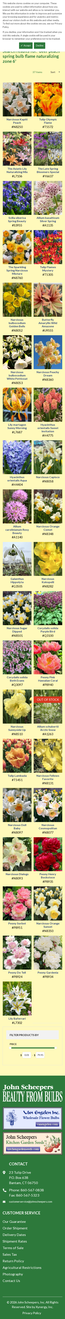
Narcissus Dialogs (17, 874)
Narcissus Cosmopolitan (48, 826)
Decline (39, 45)
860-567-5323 (27, 1195)
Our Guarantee (14, 1221)
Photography (13, 1274)
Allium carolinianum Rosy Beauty (17, 530)
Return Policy (13, 1261)
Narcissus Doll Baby (17, 826)
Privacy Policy (31, 1313)
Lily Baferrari (17, 1018)
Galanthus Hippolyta (17, 580)
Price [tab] (13, 1044)
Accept (27, 45)
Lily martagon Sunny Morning (17, 426)
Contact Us (11, 1281)
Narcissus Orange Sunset (47, 925)
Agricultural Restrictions (22, 1267)
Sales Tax (10, 1254)
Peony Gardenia (48, 972)
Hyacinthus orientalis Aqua (17, 478)
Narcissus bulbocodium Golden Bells (17, 323)
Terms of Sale (13, 1248)
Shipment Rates (15, 1241)
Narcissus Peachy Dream (48, 373)
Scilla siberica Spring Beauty (17, 219)
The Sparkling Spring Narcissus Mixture (17, 270)
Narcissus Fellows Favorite (47, 777)
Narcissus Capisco (48, 477)
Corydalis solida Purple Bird (47, 629)
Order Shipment (15, 1228)
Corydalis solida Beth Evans (17, 679)
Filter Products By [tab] (24, 1035)
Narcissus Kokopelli (48, 580)
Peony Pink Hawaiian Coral (48, 679)
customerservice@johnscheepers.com (30, 1201)
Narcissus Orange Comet (47, 528)
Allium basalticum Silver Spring (48, 219)
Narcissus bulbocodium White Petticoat (17, 375)
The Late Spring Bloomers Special (48, 170)
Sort (53, 72)
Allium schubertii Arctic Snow (48, 728)
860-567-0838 (32, 1190)
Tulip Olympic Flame (48, 121)
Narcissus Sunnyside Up (17, 728)
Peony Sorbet (17, 923)
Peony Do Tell (17, 972)
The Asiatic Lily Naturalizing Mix (17, 170)
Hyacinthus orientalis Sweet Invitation (47, 428)
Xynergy (41, 1307)
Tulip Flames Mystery (48, 268)
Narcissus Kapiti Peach (17, 121)
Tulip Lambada (17, 775)
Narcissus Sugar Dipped (17, 629)
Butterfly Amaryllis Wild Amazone (47, 323)
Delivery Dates (14, 1235)
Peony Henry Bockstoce (48, 875)
